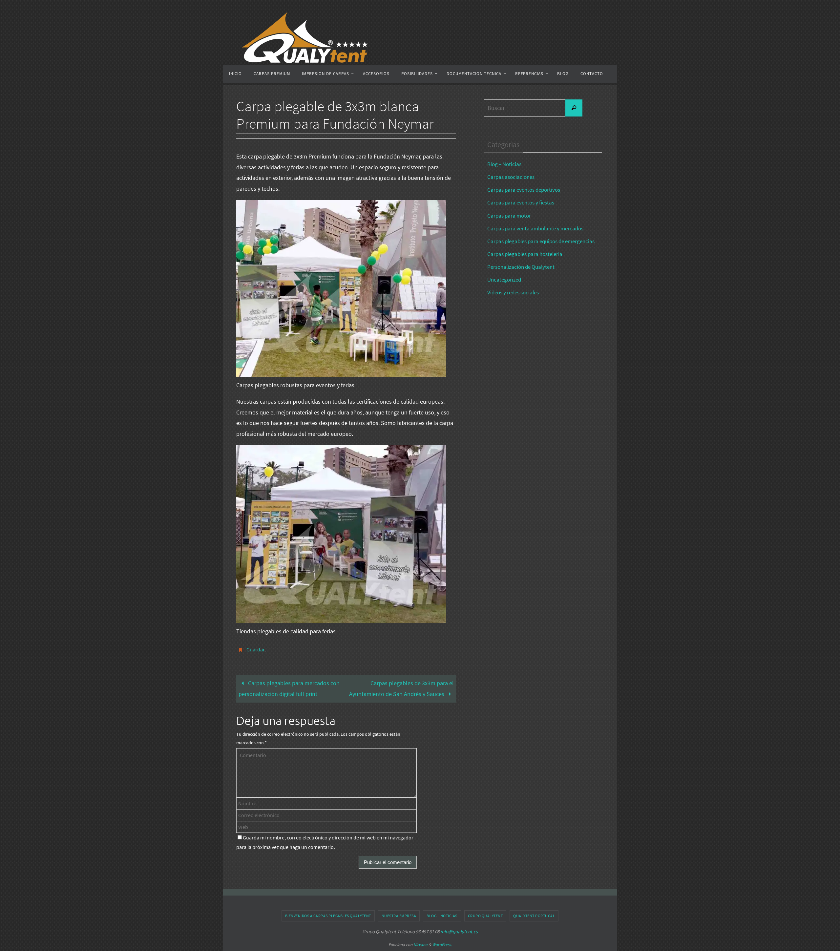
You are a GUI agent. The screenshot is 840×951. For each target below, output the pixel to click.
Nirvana (420, 944)
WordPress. (442, 944)
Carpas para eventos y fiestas (520, 202)
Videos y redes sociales (513, 292)
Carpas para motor (509, 215)
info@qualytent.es (459, 931)
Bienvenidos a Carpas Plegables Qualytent (328, 915)
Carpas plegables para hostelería (524, 254)
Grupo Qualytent (485, 915)
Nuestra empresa (399, 915)
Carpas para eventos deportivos (523, 189)
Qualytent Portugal (534, 915)
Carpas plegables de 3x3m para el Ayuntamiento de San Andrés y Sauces (401, 688)
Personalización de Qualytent (521, 266)
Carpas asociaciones (511, 176)
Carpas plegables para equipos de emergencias (541, 241)
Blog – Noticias (504, 164)
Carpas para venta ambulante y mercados (535, 228)
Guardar (255, 649)
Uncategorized (504, 279)
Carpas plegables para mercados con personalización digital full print (289, 688)
